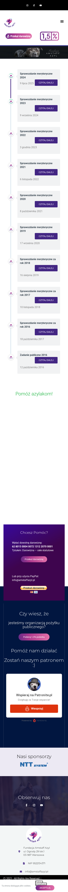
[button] (62, 21)
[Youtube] (40, 5)
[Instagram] (27, 5)
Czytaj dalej (46, 82)
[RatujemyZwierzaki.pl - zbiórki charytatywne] (34, 430)
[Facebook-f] (34, 5)
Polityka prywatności (41, 883)
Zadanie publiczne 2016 (33, 354)
